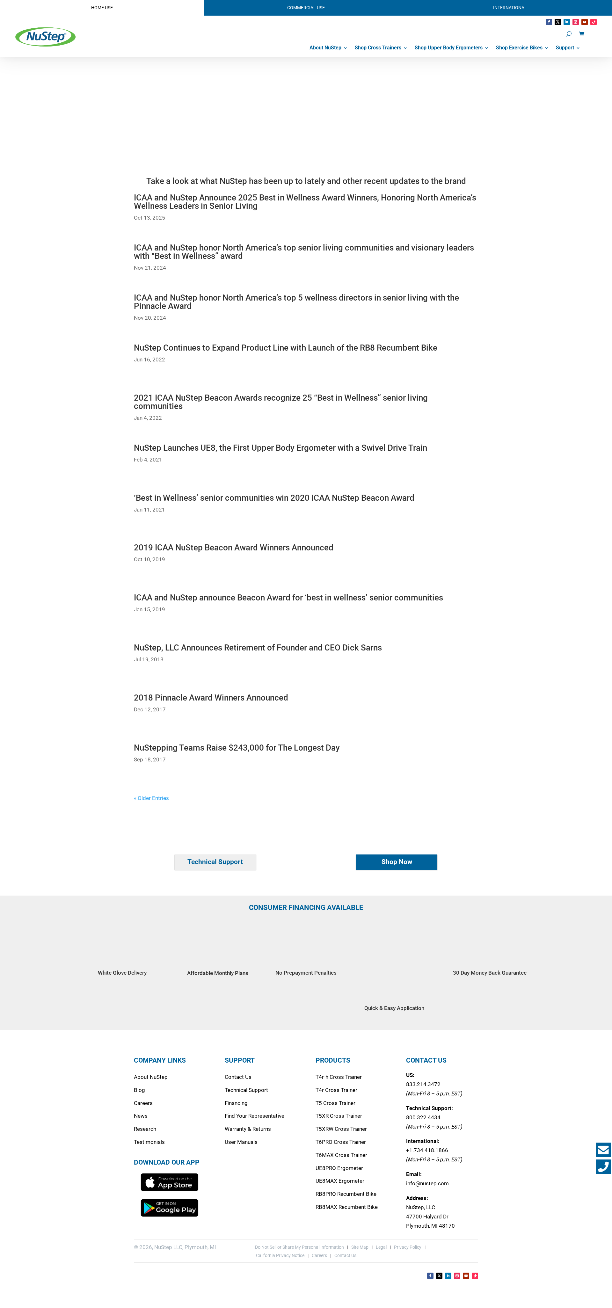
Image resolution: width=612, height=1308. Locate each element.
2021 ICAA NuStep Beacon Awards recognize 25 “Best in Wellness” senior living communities (281, 402)
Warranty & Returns (248, 1129)
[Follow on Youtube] (584, 22)
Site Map (359, 1247)
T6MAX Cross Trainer (341, 1155)
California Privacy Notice (279, 1255)
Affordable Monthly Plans (217, 973)
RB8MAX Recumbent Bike (347, 1207)
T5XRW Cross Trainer (341, 1129)
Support (565, 48)
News (141, 1116)
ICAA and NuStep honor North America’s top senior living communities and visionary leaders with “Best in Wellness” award (304, 252)
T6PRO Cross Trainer (341, 1142)
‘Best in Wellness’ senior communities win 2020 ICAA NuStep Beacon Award (274, 498)
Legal (381, 1247)
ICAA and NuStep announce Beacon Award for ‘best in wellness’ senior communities (288, 597)
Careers (143, 1103)
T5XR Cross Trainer (339, 1116)
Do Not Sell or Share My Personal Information (299, 1247)
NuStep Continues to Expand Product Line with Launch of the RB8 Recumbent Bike (285, 347)
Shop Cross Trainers (378, 48)
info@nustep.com (427, 1183)
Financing (236, 1103)
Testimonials (149, 1142)
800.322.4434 (423, 1117)
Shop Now (397, 862)
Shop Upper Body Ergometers (449, 48)
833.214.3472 (423, 1084)
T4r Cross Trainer (336, 1090)
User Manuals (241, 1142)
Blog (139, 1090)
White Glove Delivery (122, 973)
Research (145, 1129)
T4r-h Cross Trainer (339, 1077)
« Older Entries (151, 798)
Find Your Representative (254, 1116)
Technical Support (215, 862)
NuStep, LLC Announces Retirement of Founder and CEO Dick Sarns (258, 647)
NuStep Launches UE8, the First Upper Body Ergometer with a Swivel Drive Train (280, 448)
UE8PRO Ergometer (339, 1168)
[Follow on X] (558, 22)
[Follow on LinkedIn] (567, 22)
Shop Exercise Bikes (519, 48)
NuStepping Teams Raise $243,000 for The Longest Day (237, 747)
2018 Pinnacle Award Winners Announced (211, 697)
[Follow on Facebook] (549, 22)
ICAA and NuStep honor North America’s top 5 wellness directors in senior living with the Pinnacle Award (296, 302)
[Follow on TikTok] (593, 22)
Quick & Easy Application (394, 1008)
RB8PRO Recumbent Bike (346, 1194)
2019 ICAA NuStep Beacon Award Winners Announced (233, 547)
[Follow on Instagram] (575, 22)
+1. (427, 1150)
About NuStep (325, 48)
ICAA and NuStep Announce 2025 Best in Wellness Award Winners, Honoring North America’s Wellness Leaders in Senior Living (305, 202)
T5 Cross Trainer (335, 1103)
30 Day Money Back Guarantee (490, 973)
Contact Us (238, 1077)
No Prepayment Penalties (306, 973)
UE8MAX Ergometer (340, 1181)
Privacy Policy (407, 1247)
